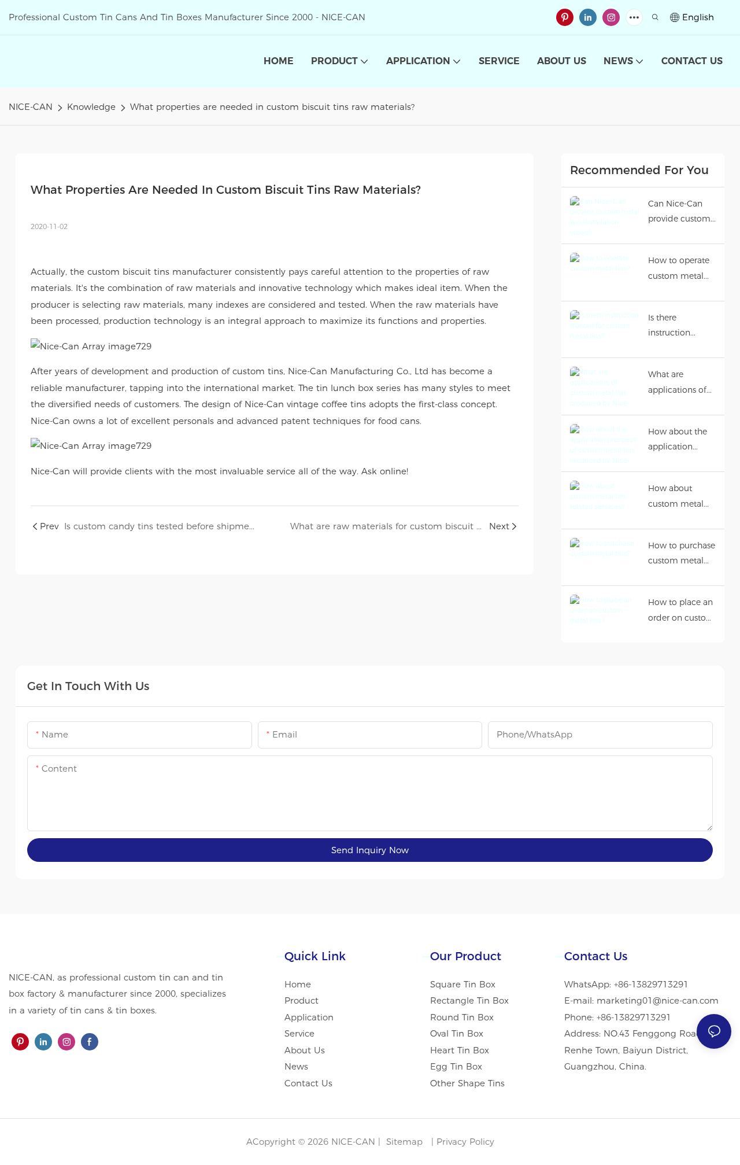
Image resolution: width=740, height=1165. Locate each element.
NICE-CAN (31, 106)
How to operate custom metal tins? (678, 269)
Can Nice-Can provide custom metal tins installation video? (679, 212)
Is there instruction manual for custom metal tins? (676, 326)
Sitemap (403, 1141)
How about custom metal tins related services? (676, 497)
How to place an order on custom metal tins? (681, 611)
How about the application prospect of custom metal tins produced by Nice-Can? (681, 440)
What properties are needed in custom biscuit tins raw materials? (272, 106)
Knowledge (91, 106)
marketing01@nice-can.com (658, 1000)
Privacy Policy (465, 1141)
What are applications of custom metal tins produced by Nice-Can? (681, 383)
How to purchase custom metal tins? (681, 554)
